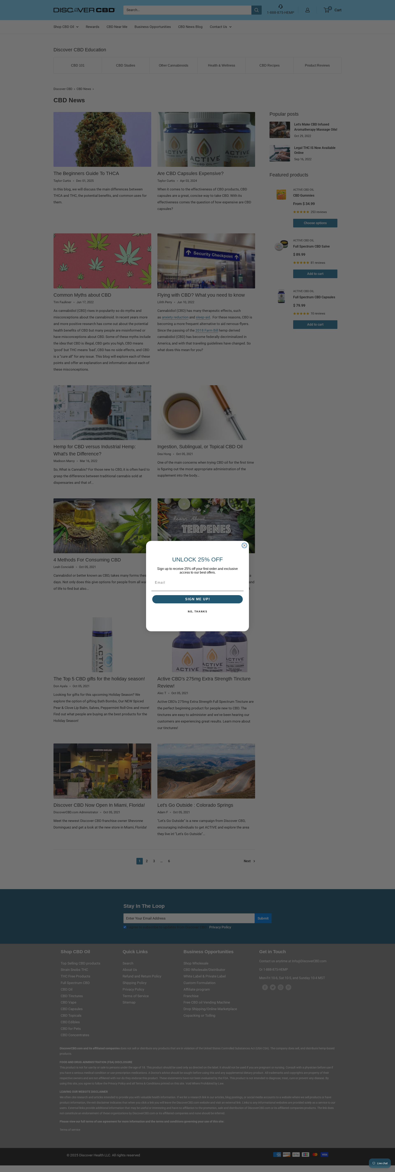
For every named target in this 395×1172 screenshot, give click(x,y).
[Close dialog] (244, 545)
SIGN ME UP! (197, 599)
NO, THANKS (197, 611)
